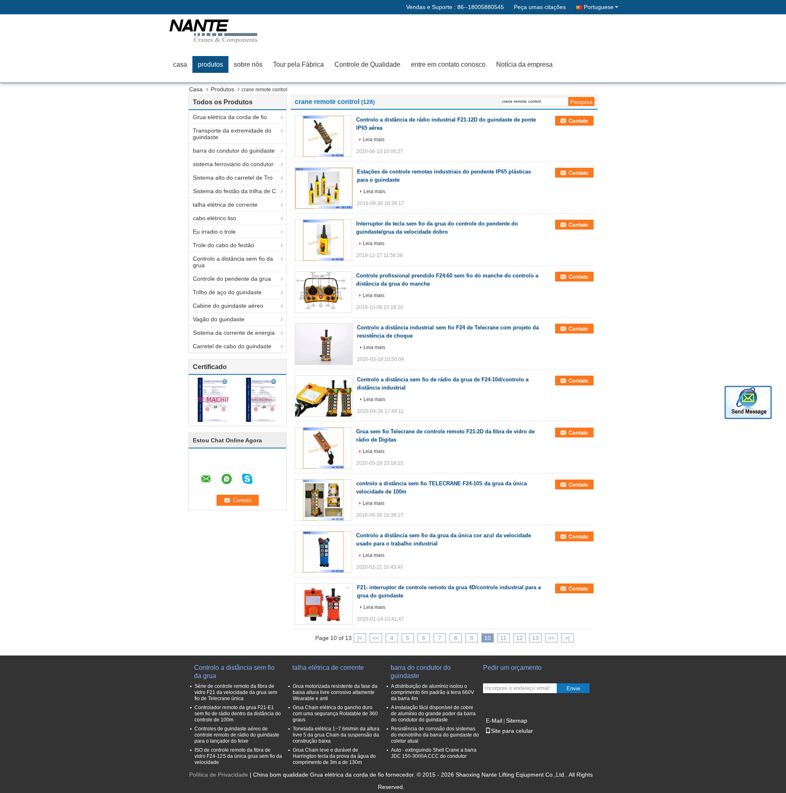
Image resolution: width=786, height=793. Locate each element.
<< (376, 638)
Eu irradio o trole (214, 231)
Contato (578, 121)
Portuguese (599, 7)
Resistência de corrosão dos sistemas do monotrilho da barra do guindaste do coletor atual (435, 735)
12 (519, 638)
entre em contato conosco (448, 64)
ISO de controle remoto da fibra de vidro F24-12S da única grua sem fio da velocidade (238, 756)
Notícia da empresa (524, 64)
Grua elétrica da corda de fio (230, 117)
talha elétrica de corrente (225, 204)
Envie (573, 688)
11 (503, 638)
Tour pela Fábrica (298, 64)
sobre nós (248, 64)
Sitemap (516, 720)
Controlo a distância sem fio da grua (233, 261)
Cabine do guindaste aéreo (228, 305)
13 (535, 638)
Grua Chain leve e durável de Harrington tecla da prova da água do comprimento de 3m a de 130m (334, 756)
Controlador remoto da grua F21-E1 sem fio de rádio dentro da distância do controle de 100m (237, 714)
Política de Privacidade (218, 774)
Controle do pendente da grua (232, 278)
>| (567, 638)
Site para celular (512, 731)
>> (551, 638)
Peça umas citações (540, 7)
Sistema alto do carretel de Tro (233, 177)
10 (487, 638)
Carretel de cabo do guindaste (232, 346)
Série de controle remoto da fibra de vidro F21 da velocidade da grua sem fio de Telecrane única (235, 692)
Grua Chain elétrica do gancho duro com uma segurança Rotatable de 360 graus (335, 714)
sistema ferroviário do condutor (233, 164)
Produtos (222, 89)
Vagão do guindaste (218, 319)
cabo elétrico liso (214, 218)
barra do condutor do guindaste (234, 150)
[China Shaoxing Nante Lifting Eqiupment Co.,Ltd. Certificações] (213, 399)
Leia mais (373, 139)
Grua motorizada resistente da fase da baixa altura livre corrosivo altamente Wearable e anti (335, 692)
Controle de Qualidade (367, 64)
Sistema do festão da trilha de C (234, 191)
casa (180, 64)
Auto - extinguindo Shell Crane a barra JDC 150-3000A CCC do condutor (434, 753)
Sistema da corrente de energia (234, 332)
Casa (196, 89)
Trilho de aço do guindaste (227, 292)
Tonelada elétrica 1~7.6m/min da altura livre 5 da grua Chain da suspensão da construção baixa (336, 735)
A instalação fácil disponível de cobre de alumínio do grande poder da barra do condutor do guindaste (433, 714)
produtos (210, 64)
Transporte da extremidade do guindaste (232, 133)
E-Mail (494, 720)
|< (359, 638)
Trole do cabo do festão (223, 245)
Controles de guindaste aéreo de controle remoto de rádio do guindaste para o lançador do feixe (236, 735)
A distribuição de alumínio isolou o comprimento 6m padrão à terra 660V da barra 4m (432, 692)
